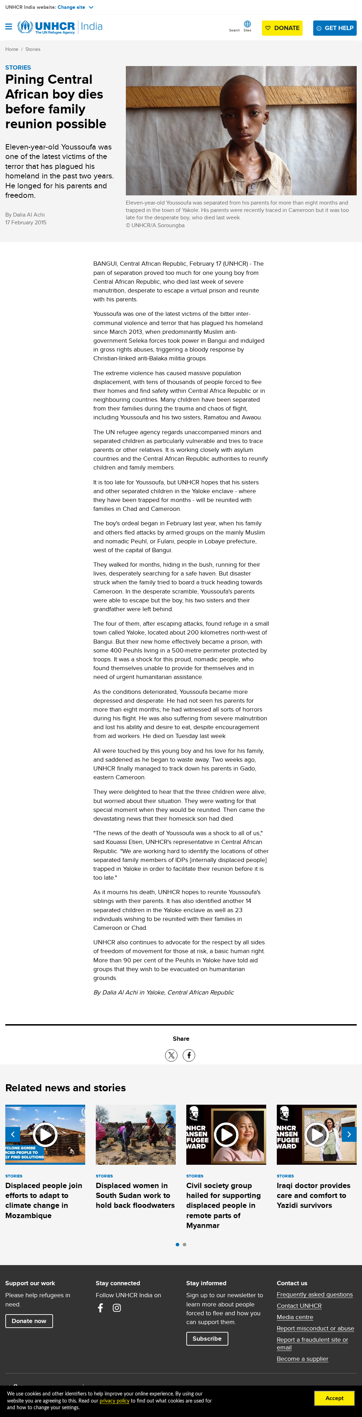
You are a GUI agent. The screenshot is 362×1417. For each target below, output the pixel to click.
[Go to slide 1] (179, 1246)
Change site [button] (71, 7)
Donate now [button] (29, 1321)
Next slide (349, 1134)
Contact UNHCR (299, 1306)
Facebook (100, 1307)
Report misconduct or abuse (315, 1328)
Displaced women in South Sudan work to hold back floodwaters (135, 1195)
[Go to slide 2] (186, 1246)
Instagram (116, 1307)
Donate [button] (286, 28)
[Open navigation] (8, 27)
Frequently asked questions (315, 1294)
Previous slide (12, 1134)
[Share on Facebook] (189, 1055)
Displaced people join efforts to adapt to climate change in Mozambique (43, 1200)
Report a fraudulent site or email (312, 1343)
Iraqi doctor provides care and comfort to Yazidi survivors (313, 1195)
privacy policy (114, 1401)
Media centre (295, 1317)
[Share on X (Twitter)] (171, 1055)
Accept (335, 1398)
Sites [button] (247, 30)
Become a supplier (302, 1359)
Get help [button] (339, 28)
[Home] (41, 27)
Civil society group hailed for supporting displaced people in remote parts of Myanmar (223, 1205)
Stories (33, 49)
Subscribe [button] (207, 1338)
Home (11, 49)
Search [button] (234, 30)
